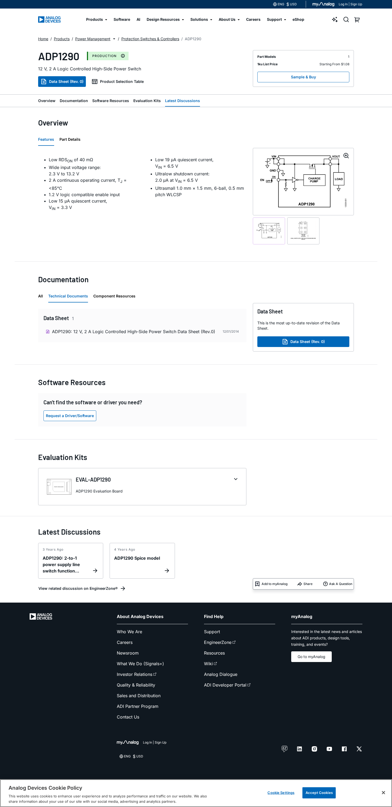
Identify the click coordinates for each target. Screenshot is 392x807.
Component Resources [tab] (114, 296)
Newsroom (128, 653)
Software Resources (110, 100)
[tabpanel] (142, 184)
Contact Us (128, 717)
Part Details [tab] (70, 139)
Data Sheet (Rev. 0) (66, 81)
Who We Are (129, 631)
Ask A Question (340, 584)
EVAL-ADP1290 (93, 479)
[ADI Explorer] (335, 19)
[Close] (383, 792)
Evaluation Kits (147, 100)
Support (212, 631)
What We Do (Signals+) (140, 663)
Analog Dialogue (220, 674)
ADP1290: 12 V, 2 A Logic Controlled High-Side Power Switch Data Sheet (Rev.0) (133, 331)
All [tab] (40, 296)
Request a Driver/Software (70, 415)
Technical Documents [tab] (68, 296)
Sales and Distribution (139, 695)
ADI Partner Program (137, 706)
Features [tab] (46, 139)
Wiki (208, 663)
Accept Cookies (319, 792)
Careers (125, 642)
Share (308, 584)
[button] (114, 39)
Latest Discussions (182, 100)
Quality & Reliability (136, 685)
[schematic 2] (303, 230)
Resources (214, 653)
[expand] (235, 479)
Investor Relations (134, 674)
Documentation (74, 100)
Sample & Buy (303, 77)
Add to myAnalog (274, 584)
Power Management (92, 39)
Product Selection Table (122, 81)
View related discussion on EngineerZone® (78, 588)
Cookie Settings (280, 792)
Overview (46, 100)
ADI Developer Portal (225, 685)
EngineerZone (217, 642)
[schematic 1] (269, 230)
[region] (196, 793)
